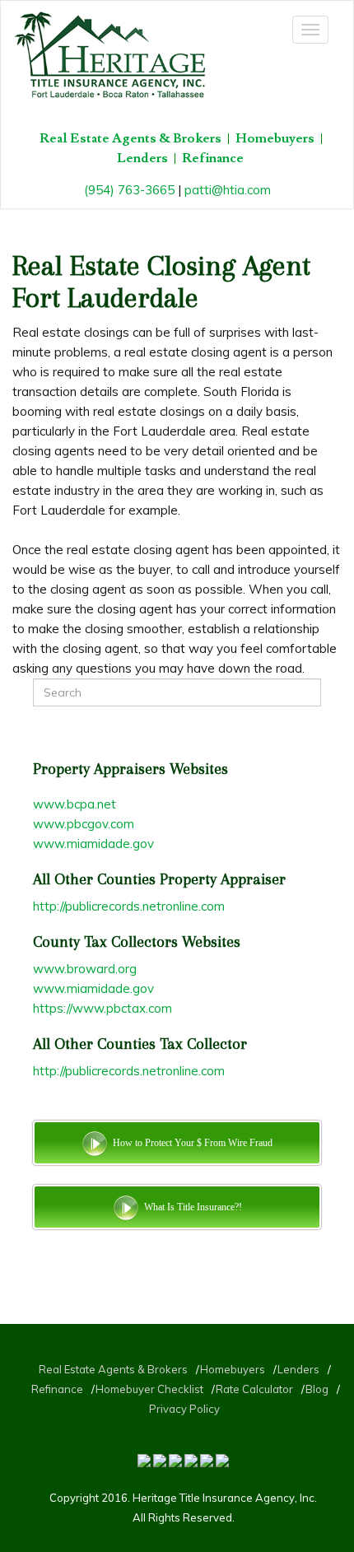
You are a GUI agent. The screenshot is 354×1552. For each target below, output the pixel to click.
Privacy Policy (184, 1408)
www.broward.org (85, 968)
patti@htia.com (227, 190)
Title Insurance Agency (237, 1497)
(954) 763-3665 (129, 190)
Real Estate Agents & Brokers (130, 138)
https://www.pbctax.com (102, 1008)
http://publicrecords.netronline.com (129, 906)
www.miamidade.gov (93, 843)
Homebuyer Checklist (149, 1389)
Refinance (213, 158)
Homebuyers (274, 138)
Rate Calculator (254, 1389)
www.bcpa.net (74, 804)
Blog (316, 1389)
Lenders (142, 158)
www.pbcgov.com (83, 824)
